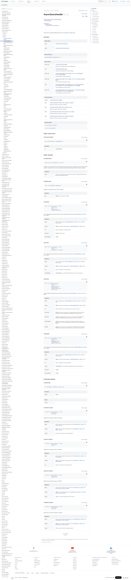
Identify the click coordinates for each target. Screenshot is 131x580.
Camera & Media (37, 564)
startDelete (58, 73)
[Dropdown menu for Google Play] (39, 1)
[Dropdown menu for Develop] (31, 1)
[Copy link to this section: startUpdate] (50, 334)
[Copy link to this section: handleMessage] (52, 181)
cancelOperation (59, 64)
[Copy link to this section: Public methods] (54, 155)
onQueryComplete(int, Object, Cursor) (77, 293)
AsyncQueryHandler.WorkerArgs (62, 43)
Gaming (35, 559)
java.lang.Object (46, 23)
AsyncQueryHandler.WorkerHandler (62, 48)
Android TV (55, 565)
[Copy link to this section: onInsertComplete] (54, 439)
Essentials (12, 1)
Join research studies (115, 564)
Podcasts (16, 568)
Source (16, 564)
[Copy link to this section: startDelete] (50, 202)
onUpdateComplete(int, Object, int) (72, 354)
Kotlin (83, 16)
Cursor (69, 111)
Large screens (56, 559)
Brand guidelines (24, 577)
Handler (49, 20)
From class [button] (51, 125)
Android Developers (47, 10)
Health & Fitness (36, 562)
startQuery (58, 84)
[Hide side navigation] (12, 578)
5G (34, 567)
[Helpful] (85, 10)
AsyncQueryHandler (48, 57)
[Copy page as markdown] (67, 14)
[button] (6, 11)
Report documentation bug (116, 560)
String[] (57, 74)
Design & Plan (20, 1)
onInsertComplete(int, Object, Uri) (72, 261)
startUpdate (58, 90)
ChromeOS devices (57, 562)
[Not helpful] (86, 10)
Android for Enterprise (18, 560)
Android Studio (123, 1)
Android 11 (74, 568)
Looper (57, 100)
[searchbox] (7, 9)
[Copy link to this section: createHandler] (52, 382)
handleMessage (58, 69)
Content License (69, 539)
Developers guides (95, 560)
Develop (28, 1)
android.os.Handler (48, 24)
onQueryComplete (53, 111)
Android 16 (75, 560)
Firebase (37, 573)
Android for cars (56, 564)
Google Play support (115, 562)
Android (16, 559)
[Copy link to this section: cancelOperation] (53, 158)
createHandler (53, 100)
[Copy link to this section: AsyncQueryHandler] (54, 137)
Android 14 (75, 564)
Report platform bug (115, 559)
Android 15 (75, 562)
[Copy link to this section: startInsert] (50, 242)
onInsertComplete (53, 107)
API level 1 (85, 13)
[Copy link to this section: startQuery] (50, 279)
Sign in (128, 1)
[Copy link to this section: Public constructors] (56, 133)
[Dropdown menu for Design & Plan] (24, 1)
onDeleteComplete (53, 102)
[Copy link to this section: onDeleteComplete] (54, 407)
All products (52, 573)
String (77, 73)
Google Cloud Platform (44, 573)
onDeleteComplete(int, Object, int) (72, 221)
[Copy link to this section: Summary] (50, 37)
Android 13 (75, 565)
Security (16, 562)
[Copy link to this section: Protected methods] (56, 379)
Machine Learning (37, 560)
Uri (72, 73)
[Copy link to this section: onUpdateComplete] (54, 502)
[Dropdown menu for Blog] (46, 1)
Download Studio (95, 564)
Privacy (35, 565)
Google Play (36, 1)
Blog (44, 1)
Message (63, 69)
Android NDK (94, 565)
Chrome (32, 573)
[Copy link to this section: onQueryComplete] (54, 471)
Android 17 (75, 559)
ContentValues (78, 90)
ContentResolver (66, 32)
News (16, 565)
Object (67, 73)
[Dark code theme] (86, 140)
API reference (4, 5)
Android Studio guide (95, 559)
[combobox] (103, 1)
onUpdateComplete (53, 116)
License (19, 577)
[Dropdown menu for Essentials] (15, 1)
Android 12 (75, 567)
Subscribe (118, 577)
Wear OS (55, 560)
